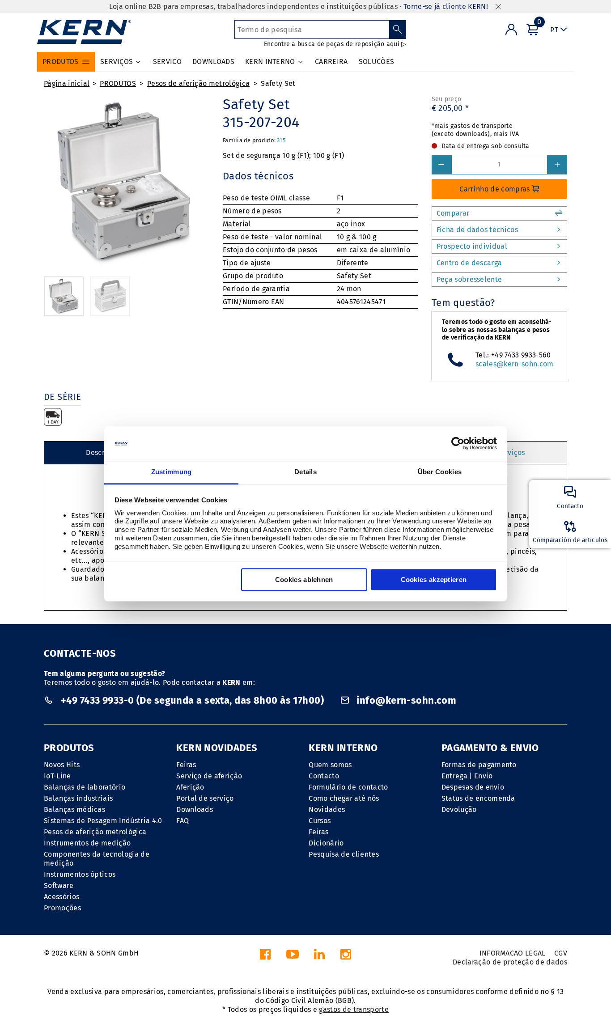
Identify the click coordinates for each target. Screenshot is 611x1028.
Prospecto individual (472, 246)
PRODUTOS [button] (60, 61)
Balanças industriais (78, 798)
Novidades (327, 809)
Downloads (194, 809)
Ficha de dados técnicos (477, 229)
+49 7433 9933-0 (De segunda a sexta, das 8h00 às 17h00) (192, 700)
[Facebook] (265, 956)
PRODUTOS (118, 83)
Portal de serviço (204, 798)
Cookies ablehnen (304, 579)
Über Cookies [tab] (440, 472)
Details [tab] (305, 472)
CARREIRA (331, 61)
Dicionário (326, 843)
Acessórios (61, 896)
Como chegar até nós (344, 798)
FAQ (182, 820)
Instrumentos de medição (87, 843)
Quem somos (330, 764)
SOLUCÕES (377, 61)
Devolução (459, 809)
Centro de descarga (469, 263)
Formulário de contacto (348, 787)
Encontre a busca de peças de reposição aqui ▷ (335, 44)
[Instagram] (345, 956)
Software (59, 885)
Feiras (186, 764)
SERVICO (167, 61)
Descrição (102, 452)
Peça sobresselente (469, 279)
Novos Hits (62, 764)
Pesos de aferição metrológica (198, 83)
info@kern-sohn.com (405, 700)
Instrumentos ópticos (79, 874)
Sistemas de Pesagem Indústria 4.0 (103, 820)
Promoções (62, 908)
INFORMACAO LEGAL (512, 953)
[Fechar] (498, 7)
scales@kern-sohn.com (514, 364)
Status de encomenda (478, 798)
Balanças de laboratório (84, 787)
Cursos (320, 820)
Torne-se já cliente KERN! (445, 6)
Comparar (453, 213)
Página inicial (66, 83)
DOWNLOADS (213, 61)
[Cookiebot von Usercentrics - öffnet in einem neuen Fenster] (458, 443)
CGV (560, 953)
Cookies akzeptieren (434, 579)
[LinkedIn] (319, 956)
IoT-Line (57, 776)
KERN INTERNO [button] (270, 61)
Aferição (190, 787)
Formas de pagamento (479, 764)
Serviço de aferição (209, 776)
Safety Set (278, 83)
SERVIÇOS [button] (116, 61)
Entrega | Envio (467, 776)
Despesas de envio (472, 787)
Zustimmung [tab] (171, 472)
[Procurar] (398, 29)
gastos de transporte (353, 1009)
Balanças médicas (74, 809)
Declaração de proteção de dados (510, 962)
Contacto (324, 776)
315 (281, 140)
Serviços (510, 452)
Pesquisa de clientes (343, 854)
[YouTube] (292, 956)
